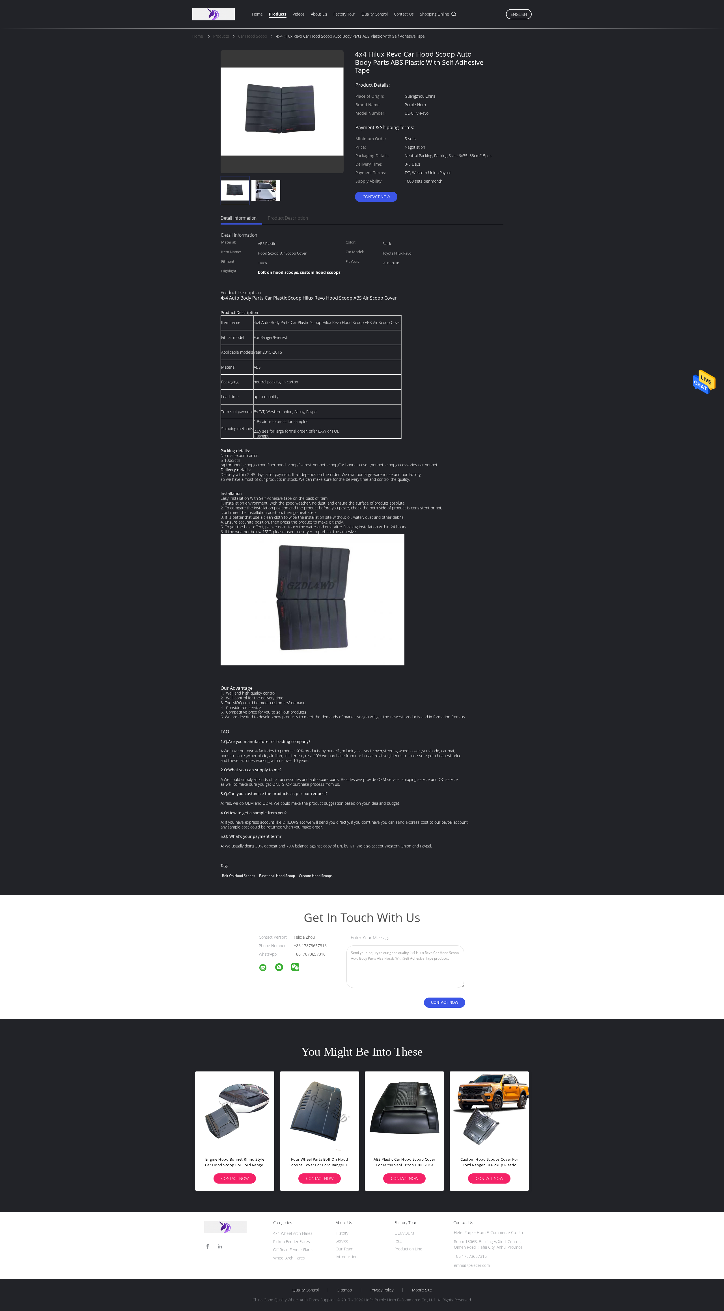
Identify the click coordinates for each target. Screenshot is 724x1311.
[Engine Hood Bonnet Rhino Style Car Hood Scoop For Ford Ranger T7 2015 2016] (234, 1111)
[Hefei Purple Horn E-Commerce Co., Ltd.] (266, 968)
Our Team (344, 1249)
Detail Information (239, 218)
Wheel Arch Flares (289, 1258)
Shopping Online (434, 14)
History (342, 1233)
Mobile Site (422, 1290)
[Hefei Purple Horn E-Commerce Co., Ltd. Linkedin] (220, 1246)
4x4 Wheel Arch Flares (293, 1233)
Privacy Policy (381, 1290)
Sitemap (344, 1290)
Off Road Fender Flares (293, 1249)
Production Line (408, 1249)
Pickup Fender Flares (291, 1241)
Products (277, 14)
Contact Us (404, 14)
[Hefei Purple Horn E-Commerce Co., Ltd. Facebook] (207, 1246)
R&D (398, 1241)
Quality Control (374, 14)
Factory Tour (344, 14)
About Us (319, 14)
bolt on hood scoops (238, 875)
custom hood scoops (316, 875)
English (519, 14)
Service (342, 1241)
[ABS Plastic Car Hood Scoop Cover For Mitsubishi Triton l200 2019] (404, 1111)
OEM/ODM (404, 1233)
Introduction (346, 1256)
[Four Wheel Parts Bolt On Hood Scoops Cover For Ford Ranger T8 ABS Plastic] (319, 1111)
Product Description (288, 218)
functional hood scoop (277, 875)
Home (257, 14)
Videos (299, 14)
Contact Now (376, 196)
